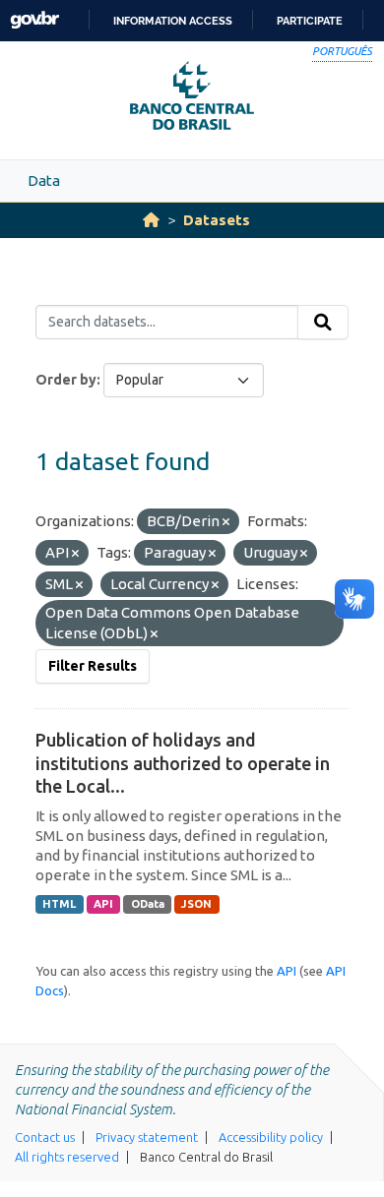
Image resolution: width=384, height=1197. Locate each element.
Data (44, 180)
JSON (196, 904)
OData (147, 904)
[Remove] (226, 522)
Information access (172, 21)
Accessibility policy (271, 1137)
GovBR (34, 20)
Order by (65, 380)
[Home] (151, 219)
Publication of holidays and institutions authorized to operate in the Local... (182, 763)
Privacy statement (147, 1137)
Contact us (45, 1137)
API (103, 904)
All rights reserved (67, 1157)
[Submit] (323, 322)
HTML (59, 904)
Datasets (216, 219)
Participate (310, 21)
